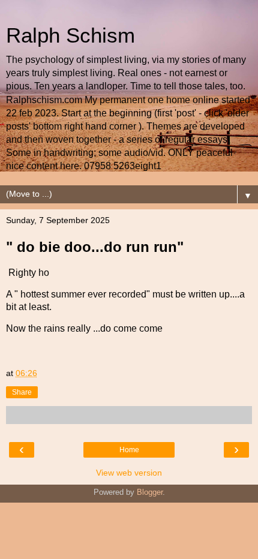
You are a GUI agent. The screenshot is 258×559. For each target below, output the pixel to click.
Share (22, 392)
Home (129, 450)
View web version (129, 472)
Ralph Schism (70, 35)
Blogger (150, 492)
